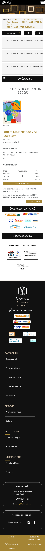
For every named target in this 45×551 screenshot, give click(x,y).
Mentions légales (13, 463)
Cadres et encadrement (31, 20)
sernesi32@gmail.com (23, 504)
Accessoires (10, 395)
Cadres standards (13, 377)
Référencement (11, 544)
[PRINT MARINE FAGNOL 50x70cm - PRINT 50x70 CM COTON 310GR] (22, 113)
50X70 (10, 24)
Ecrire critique (35, 201)
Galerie (9, 421)
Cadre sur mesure (13, 386)
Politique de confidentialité (34, 538)
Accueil (11, 537)
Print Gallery (12, 22)
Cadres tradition (13, 368)
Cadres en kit (11, 359)
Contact (9, 472)
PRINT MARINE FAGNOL (32, 22)
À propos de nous (13, 412)
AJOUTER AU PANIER (23, 183)
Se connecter (11, 447)
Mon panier (13, 33)
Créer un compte (13, 437)
